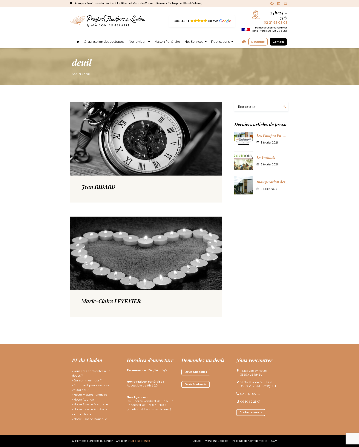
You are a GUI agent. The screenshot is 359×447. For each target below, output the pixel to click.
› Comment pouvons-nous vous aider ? (90, 387)
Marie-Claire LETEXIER (111, 301)
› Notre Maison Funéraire (89, 394)
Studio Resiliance (139, 441)
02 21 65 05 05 (275, 22)
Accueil (76, 74)
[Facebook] (272, 3)
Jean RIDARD (98, 186)
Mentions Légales (216, 441)
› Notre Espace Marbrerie (90, 404)
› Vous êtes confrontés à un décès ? (91, 373)
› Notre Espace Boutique (89, 419)
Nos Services (194, 41)
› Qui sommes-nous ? (87, 380)
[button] (202, 21)
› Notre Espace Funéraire (90, 409)
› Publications (81, 414)
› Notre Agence (83, 399)
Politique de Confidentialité (249, 441)
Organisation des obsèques (104, 41)
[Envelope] (285, 3)
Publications (220, 41)
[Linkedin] (278, 3)
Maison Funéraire (167, 41)
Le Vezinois (266, 157)
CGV (274, 441)
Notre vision (137, 41)
